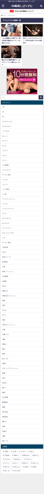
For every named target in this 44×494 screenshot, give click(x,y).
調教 (3, 407)
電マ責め (5, 412)
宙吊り (4, 286)
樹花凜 (34, 466)
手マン (4, 315)
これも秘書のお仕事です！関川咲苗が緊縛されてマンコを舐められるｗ (11, 40)
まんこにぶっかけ (8, 233)
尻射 (3, 300)
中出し (4, 252)
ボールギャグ (6, 218)
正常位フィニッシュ (8, 324)
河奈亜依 (7, 455)
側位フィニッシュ (8, 271)
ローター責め (6, 242)
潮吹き (4, 344)
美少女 (4, 383)
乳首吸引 (5, 262)
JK (3, 112)
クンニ (4, 160)
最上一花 (7, 470)
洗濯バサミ (5, 334)
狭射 (3, 354)
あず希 (14, 451)
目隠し (4, 363)
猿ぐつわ (5, 358)
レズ (3, 237)
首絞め (4, 431)
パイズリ (5, 179)
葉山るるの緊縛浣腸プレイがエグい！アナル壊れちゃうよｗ (11, 62)
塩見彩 (6, 451)
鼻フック (5, 441)
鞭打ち (4, 421)
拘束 (3, 320)
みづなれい (8, 459)
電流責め (5, 416)
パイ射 (4, 194)
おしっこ (5, 136)
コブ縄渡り (5, 165)
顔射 (3, 426)
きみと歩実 (17, 470)
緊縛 (3, 373)
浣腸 (3, 339)
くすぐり (5, 150)
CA (3, 107)
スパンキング (6, 170)
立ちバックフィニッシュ (10, 368)
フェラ (4, 213)
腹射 (3, 392)
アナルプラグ (6, 126)
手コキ (4, 310)
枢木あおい (18, 459)
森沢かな (25, 463)
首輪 (3, 436)
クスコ (4, 155)
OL (3, 116)
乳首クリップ (6, 257)
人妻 (3, 266)
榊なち (32, 451)
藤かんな (36, 455)
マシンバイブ (6, 228)
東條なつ (16, 455)
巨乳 (3, 305)
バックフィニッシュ (8, 199)
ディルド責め (6, 174)
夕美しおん (17, 466)
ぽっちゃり (5, 223)
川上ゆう (23, 451)
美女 (3, 378)
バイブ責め (5, 189)
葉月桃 (26, 466)
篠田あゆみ (26, 455)
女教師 (4, 281)
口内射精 (5, 276)
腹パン (4, 387)
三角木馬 (5, 247)
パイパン (5, 184)
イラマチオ (5, 131)
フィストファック (8, 208)
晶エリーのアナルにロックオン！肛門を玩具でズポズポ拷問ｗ (32, 40)
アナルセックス (7, 121)
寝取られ (5, 291)
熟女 (3, 349)
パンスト (5, 203)
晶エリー (16, 463)
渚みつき (7, 466)
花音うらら (36, 463)
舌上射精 (5, 397)
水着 (3, 329)
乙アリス (7, 463)
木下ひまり (29, 459)
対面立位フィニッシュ (9, 295)
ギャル (4, 145)
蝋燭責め (5, 402)
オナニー (5, 141)
